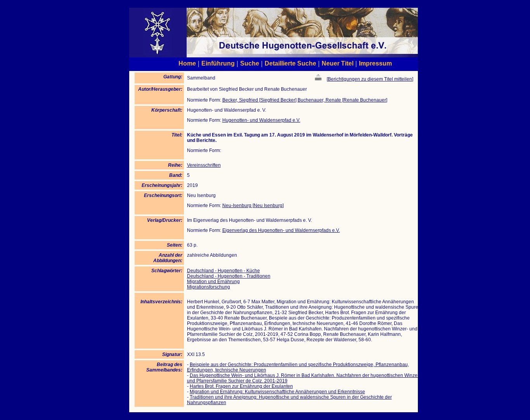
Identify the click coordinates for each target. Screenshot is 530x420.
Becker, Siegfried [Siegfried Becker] (259, 100)
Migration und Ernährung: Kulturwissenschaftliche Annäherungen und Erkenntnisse (277, 391)
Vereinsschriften (204, 165)
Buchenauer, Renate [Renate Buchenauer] (342, 100)
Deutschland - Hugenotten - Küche (223, 270)
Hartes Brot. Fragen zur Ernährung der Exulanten (241, 386)
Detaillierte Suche (290, 63)
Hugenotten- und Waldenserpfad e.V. (261, 120)
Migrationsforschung (208, 287)
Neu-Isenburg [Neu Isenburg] (253, 205)
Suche (249, 63)
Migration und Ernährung (213, 281)
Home (187, 63)
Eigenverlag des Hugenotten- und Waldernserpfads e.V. (281, 230)
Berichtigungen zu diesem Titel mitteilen (370, 79)
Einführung (218, 63)
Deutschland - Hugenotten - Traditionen (228, 276)
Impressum (375, 63)
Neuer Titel (337, 63)
